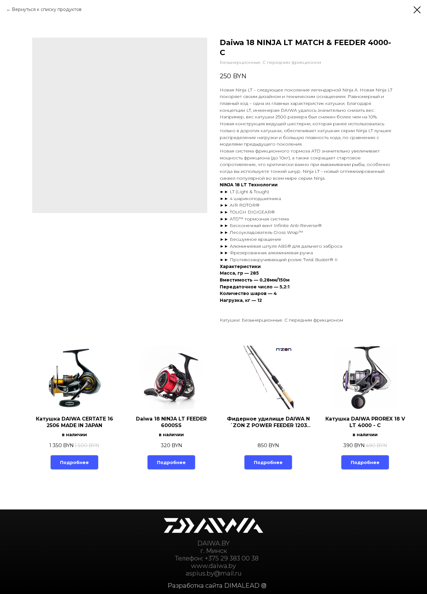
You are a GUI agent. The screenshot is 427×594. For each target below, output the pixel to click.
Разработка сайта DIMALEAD (213, 585)
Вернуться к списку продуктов (47, 9)
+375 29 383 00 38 (232, 558)
